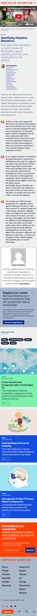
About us (6, 585)
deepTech (24, 566)
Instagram (7, 606)
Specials (6, 577)
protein (13, 343)
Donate (5, 581)
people (5, 570)
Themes (6, 574)
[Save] (27, 611)
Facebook (3, 606)
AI (20, 577)
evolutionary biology (16, 339)
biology (4, 339)
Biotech (23, 592)
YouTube (11, 606)
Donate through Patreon (13, 322)
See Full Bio (24, 283)
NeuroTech (24, 585)
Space (22, 588)
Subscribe (7, 612)
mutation (5, 343)
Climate (23, 574)
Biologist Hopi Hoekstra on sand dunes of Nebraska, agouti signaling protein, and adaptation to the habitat (16, 52)
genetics (28, 339)
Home (5, 566)
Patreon (15, 606)
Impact (22, 570)
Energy (22, 581)
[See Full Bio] (30, 283)
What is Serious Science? (34, 611)
